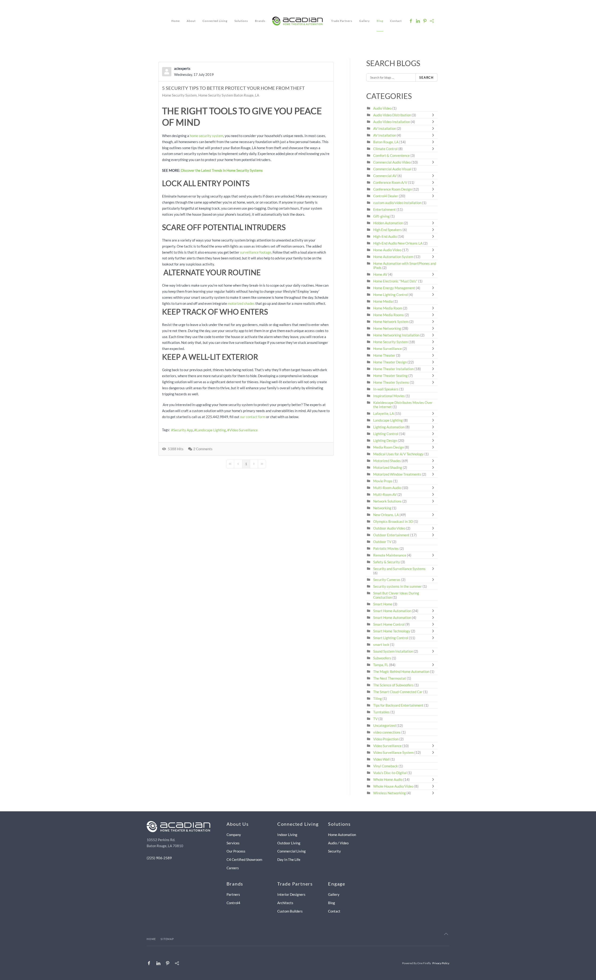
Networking (382, 508)
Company (234, 834)
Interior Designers (291, 894)
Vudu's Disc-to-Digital (390, 773)
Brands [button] (260, 21)
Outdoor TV (382, 542)
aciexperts (182, 68)
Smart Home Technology (391, 631)
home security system (206, 136)
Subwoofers (382, 658)
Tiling (377, 698)
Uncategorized (384, 725)
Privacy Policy (440, 963)
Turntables (381, 712)
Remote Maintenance (390, 555)
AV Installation (384, 128)
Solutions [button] (241, 21)
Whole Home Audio (388, 779)
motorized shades (241, 303)
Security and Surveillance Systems (399, 569)
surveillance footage (255, 252)
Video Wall (381, 759)
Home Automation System (393, 257)
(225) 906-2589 (159, 858)
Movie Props (383, 481)
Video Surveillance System (393, 752)
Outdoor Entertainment (391, 535)
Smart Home (382, 604)
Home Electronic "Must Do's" (395, 281)
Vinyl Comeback (385, 766)
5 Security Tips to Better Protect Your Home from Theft (233, 88)
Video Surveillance (243, 430)
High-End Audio (385, 236)
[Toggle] (434, 115)
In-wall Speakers (386, 389)
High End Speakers (387, 230)
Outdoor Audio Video (389, 528)
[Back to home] (298, 21)
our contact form (252, 417)
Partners (233, 894)
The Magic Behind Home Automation (401, 671)
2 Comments (203, 449)
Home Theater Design (390, 362)
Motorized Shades (387, 461)
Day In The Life (288, 859)
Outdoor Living (288, 843)
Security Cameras (387, 579)
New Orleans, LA (386, 515)
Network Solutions (387, 501)
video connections (387, 732)
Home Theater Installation (393, 369)
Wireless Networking (389, 793)
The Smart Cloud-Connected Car (398, 692)
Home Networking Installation (396, 335)
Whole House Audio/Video (393, 786)
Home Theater (384, 355)
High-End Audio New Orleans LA (398, 243)
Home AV (380, 274)
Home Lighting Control (390, 294)
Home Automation (342, 834)
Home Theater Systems (391, 382)
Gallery (364, 21)
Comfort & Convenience (391, 155)
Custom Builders (290, 911)
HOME (151, 938)
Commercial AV (385, 176)
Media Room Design (388, 447)
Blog (380, 21)
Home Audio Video (387, 250)
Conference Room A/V (390, 182)
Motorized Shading (387, 467)
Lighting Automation (389, 427)
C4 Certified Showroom (244, 859)
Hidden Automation (388, 223)
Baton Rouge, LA (386, 142)
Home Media (383, 301)
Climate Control (385, 149)
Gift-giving (381, 216)
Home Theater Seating (390, 375)
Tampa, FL (380, 665)
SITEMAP (167, 938)
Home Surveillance (387, 348)
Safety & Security (386, 562)
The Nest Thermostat (389, 678)
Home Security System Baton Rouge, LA (228, 95)
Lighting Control (385, 434)
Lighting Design (385, 440)
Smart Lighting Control (390, 638)
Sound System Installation (393, 651)
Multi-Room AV (385, 494)
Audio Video (382, 108)
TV (375, 719)
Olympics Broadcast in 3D (393, 521)
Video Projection (386, 739)
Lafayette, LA (383, 413)
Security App (183, 430)
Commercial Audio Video (392, 162)
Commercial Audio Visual (392, 169)
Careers (233, 868)
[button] (446, 934)
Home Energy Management (394, 288)
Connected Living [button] (215, 21)
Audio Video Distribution (392, 115)
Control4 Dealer (385, 196)
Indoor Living (287, 834)
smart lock (381, 644)
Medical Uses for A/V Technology (398, 454)
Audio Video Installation (391, 122)
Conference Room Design (392, 189)
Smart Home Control (389, 624)
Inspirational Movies (389, 396)
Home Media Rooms (388, 315)
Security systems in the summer (397, 586)
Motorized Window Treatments (397, 474)
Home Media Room (387, 308)
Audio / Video (338, 843)
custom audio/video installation (397, 203)
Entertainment (384, 209)
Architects (285, 903)
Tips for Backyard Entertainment (398, 705)
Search (426, 77)
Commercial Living (291, 851)
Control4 (233, 903)
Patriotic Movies (386, 548)
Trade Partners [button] (341, 21)
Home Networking (387, 328)
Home (175, 21)
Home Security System (179, 95)
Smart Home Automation (392, 611)
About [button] (191, 21)
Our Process (236, 851)
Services (233, 843)
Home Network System (391, 321)
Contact (396, 21)
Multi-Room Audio (387, 488)
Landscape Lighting (211, 430)
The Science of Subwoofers (393, 685)
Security (334, 851)
